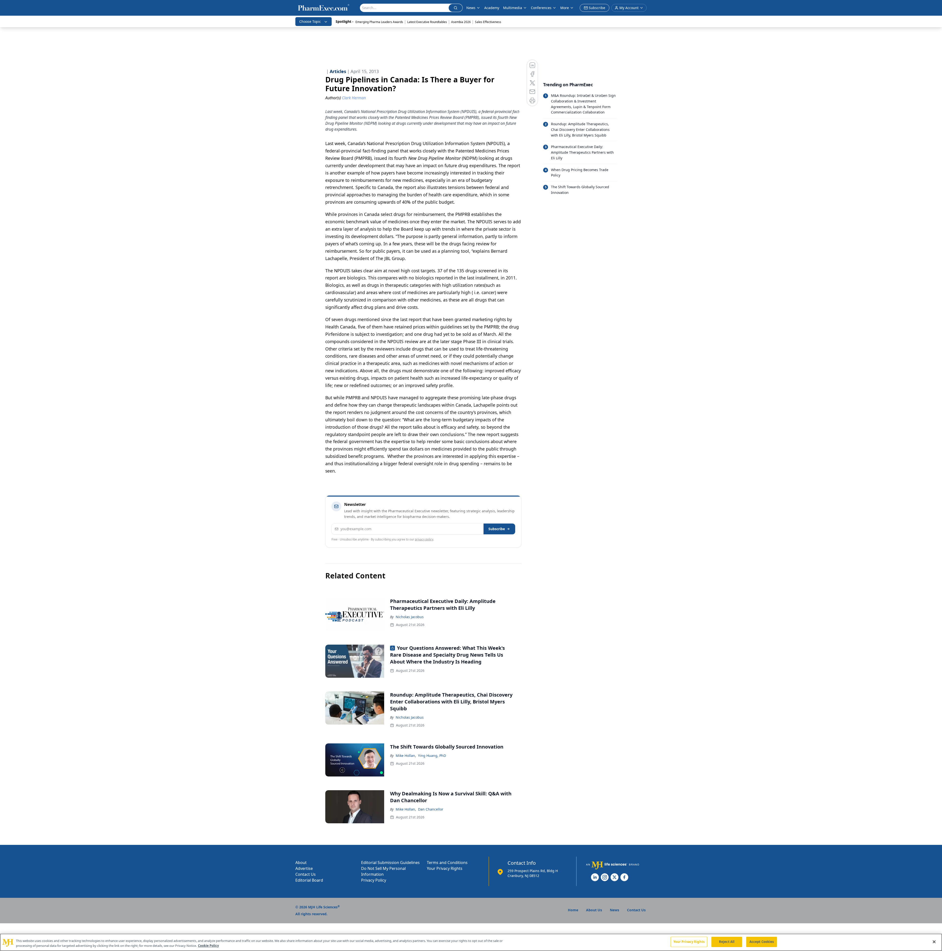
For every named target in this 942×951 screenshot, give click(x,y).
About (301, 862)
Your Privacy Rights (444, 868)
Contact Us (305, 874)
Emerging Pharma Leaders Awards (379, 22)
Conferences (541, 7)
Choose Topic (310, 21)
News (470, 7)
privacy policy (424, 539)
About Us (594, 910)
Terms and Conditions (447, 862)
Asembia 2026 (461, 22)
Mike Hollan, (406, 755)
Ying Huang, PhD (432, 755)
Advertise (304, 868)
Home (573, 910)
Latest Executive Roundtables (427, 22)
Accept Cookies (761, 941)
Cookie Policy (208, 945)
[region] (471, 942)
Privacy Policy (373, 880)
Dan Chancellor (430, 809)
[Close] (934, 941)
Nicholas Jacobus (410, 616)
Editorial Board (309, 880)
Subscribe (496, 528)
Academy (491, 7)
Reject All (726, 941)
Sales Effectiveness (488, 22)
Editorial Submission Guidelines (390, 862)
